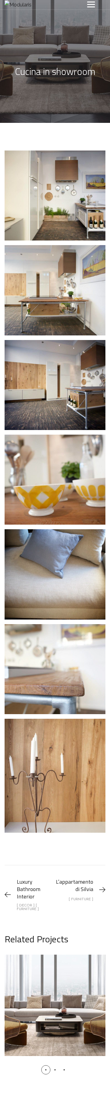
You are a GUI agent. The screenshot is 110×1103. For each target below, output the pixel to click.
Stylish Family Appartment (55, 998)
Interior (55, 1013)
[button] (45, 1069)
